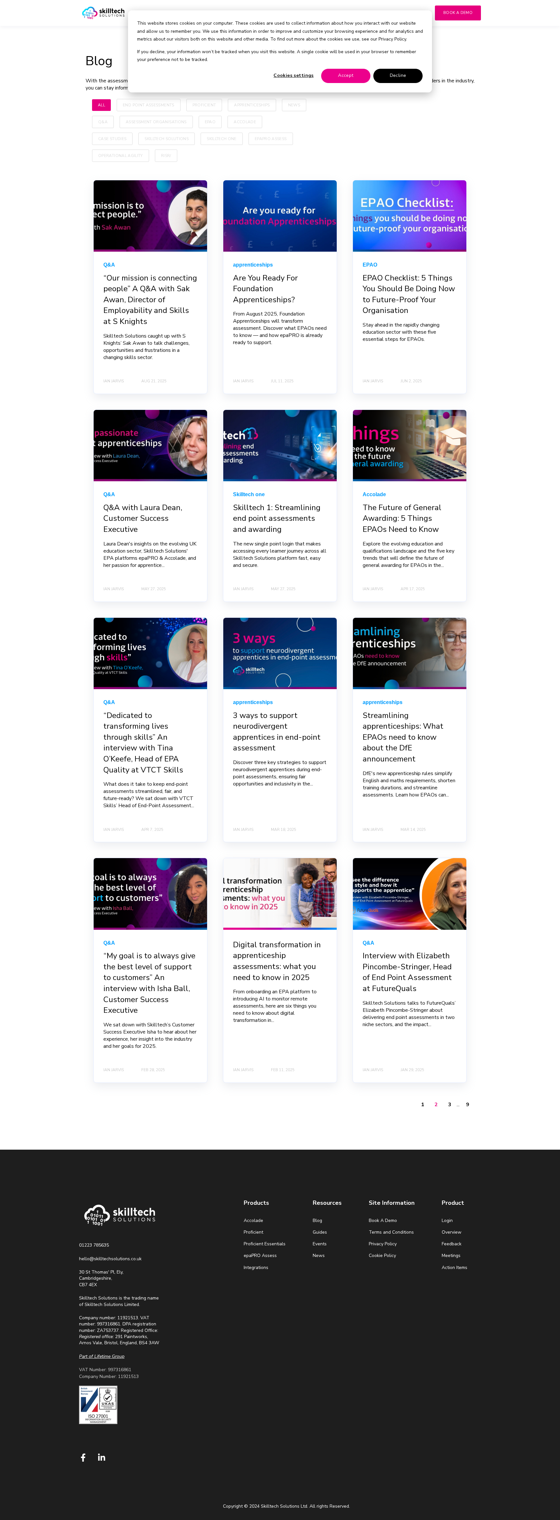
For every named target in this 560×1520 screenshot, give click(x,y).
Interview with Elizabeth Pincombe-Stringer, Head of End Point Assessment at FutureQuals (407, 972)
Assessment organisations (156, 122)
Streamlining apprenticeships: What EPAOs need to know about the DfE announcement (403, 737)
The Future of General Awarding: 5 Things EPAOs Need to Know (402, 518)
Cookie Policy (382, 1255)
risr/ (166, 155)
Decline (398, 75)
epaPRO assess (271, 138)
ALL (101, 105)
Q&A (103, 122)
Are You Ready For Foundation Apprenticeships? (265, 289)
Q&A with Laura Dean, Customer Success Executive (142, 518)
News (294, 105)
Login (447, 1220)
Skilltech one (222, 138)
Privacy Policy (383, 1244)
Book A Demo (383, 1220)
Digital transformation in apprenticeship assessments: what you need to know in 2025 (277, 961)
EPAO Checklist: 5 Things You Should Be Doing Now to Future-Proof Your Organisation (409, 294)
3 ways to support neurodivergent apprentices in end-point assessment (277, 731)
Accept (346, 75)
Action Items (454, 1267)
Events (320, 1244)
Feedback (451, 1244)
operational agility (120, 155)
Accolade (245, 122)
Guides (320, 1232)
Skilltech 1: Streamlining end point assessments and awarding (277, 518)
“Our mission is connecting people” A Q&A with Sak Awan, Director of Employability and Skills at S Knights (150, 300)
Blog (317, 1220)
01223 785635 (94, 1245)
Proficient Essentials (265, 1244)
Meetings (451, 1255)
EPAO (210, 122)
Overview (451, 1232)
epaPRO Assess (260, 1255)
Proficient (204, 105)
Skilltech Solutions (167, 138)
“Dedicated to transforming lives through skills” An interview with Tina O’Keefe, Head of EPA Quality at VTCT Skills (143, 742)
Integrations (256, 1267)
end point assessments (148, 105)
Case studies (112, 138)
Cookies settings (294, 75)
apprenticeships (252, 105)
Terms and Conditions (391, 1232)
